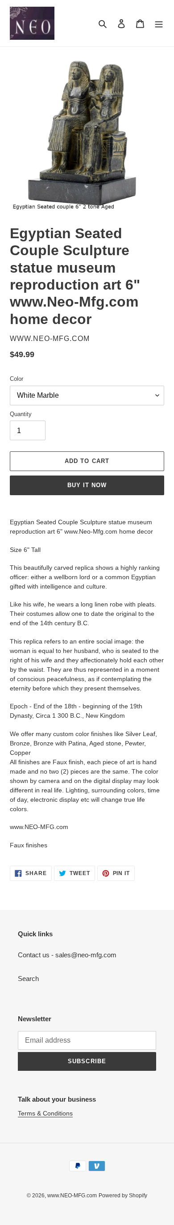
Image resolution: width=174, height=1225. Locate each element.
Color (16, 378)
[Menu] (158, 23)
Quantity (21, 414)
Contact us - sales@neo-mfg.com (67, 955)
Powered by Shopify (123, 1195)
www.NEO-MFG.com (72, 1195)
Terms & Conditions (45, 1113)
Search (28, 978)
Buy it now (87, 485)
